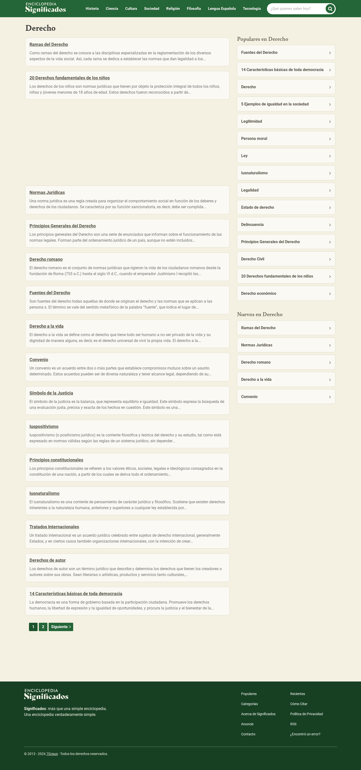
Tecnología (252, 8)
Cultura (131, 8)
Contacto (248, 734)
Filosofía (194, 8)
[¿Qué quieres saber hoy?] (330, 8)
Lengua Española (222, 8)
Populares (249, 694)
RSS (293, 724)
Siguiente (59, 626)
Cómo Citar (298, 704)
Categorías (249, 704)
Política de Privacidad (306, 714)
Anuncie (247, 724)
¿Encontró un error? (305, 734)
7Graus (52, 754)
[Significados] (66, 697)
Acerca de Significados (258, 714)
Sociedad (151, 8)
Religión (173, 8)
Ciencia (112, 8)
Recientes (297, 694)
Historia (92, 8)
